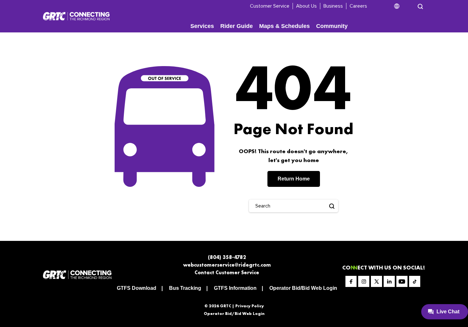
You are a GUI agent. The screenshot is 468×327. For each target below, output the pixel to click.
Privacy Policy (249, 306)
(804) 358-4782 (227, 257)
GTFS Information (235, 288)
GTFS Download (136, 288)
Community (332, 26)
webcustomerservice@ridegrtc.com (227, 265)
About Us (306, 6)
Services (202, 26)
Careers (358, 6)
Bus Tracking (185, 288)
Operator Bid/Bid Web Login (303, 288)
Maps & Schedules (284, 26)
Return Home (294, 178)
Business (333, 6)
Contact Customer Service (227, 272)
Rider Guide (236, 26)
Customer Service (269, 6)
